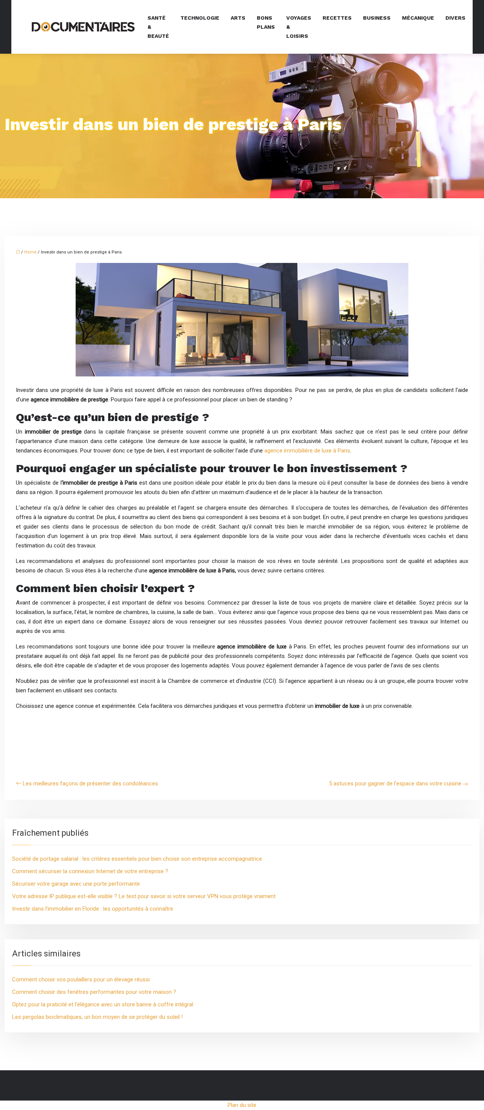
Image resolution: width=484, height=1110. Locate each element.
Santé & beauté (158, 27)
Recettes (337, 18)
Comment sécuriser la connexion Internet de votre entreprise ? (90, 871)
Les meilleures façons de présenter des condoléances (90, 783)
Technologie (199, 18)
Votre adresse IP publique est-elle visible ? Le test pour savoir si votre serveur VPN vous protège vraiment (144, 896)
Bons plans (266, 22)
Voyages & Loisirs (298, 27)
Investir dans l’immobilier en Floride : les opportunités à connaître (92, 908)
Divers (455, 18)
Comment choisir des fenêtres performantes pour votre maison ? (94, 992)
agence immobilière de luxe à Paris (307, 450)
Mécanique (418, 18)
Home (30, 252)
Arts (238, 18)
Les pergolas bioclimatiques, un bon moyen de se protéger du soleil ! (97, 1017)
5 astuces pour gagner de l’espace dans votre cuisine (395, 783)
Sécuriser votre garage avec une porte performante (76, 883)
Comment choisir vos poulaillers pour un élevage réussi (81, 979)
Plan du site (242, 1105)
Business (377, 18)
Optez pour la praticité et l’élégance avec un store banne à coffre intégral (102, 1004)
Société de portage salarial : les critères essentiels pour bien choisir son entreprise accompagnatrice (137, 858)
